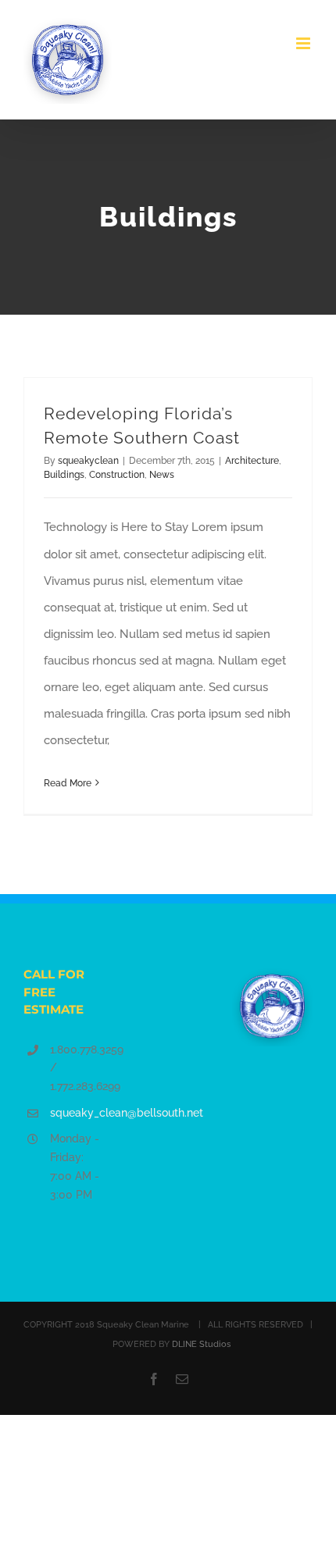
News (161, 474)
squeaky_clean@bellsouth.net (77, 1112)
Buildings (64, 474)
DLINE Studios (201, 1344)
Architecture (252, 460)
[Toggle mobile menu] (304, 43)
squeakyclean (88, 460)
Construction (117, 474)
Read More (67, 783)
